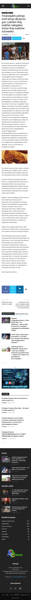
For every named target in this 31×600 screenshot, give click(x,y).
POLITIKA (10, 12)
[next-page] (5, 363)
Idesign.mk (16, 598)
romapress (5, 34)
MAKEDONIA (5, 10)
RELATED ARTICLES (8, 313)
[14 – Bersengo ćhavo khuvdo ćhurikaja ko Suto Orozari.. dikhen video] (6, 492)
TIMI (11, 595)
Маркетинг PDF (25, 595)
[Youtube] (20, 588)
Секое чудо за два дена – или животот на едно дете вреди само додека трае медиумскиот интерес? (20, 338)
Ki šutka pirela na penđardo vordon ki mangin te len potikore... (19, 508)
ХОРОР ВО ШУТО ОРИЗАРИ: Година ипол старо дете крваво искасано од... (20, 477)
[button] (3, 6)
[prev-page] (3, 363)
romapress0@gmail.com (19, 577)
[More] (24, 38)
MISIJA (7, 595)
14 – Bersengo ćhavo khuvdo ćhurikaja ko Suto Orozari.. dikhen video (20, 491)
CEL (3, 595)
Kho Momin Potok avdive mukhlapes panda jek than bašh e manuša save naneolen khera (22, 305)
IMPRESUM (16, 595)
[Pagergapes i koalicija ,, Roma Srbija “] (6, 501)
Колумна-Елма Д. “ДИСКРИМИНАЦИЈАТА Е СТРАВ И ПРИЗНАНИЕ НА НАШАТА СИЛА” (14, 434)
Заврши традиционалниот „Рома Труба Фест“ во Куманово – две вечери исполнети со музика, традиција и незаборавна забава (20, 324)
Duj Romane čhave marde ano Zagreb (7, 303)
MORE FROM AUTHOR (22, 313)
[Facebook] (11, 588)
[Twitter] (15, 588)
